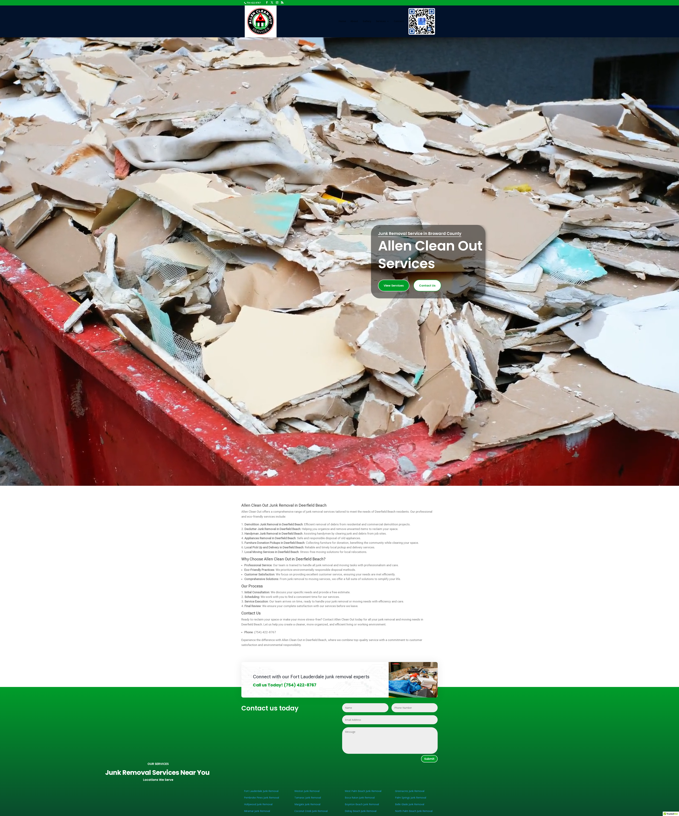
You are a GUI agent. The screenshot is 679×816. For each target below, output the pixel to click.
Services (381, 21)
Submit (429, 759)
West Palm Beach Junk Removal (363, 791)
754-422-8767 (253, 2)
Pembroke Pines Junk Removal (261, 797)
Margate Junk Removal (307, 804)
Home (342, 21)
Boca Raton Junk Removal (360, 797)
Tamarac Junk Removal (307, 797)
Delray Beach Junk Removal (360, 811)
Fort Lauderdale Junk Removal (261, 791)
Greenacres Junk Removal (409, 791)
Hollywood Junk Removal (258, 804)
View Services (394, 286)
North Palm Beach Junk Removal (414, 811)
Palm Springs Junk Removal (410, 797)
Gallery (367, 21)
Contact (399, 21)
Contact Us (427, 286)
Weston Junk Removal (307, 791)
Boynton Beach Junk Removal (362, 804)
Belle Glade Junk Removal (409, 804)
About (354, 21)
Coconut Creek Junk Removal (311, 811)
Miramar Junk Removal (257, 811)
